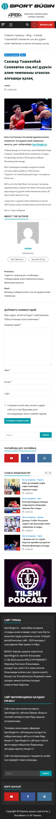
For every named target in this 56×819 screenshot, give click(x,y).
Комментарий (13, 325)
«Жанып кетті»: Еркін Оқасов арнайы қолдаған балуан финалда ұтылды (12, 543)
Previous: (23, 277)
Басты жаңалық (12, 55)
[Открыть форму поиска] (27, 24)
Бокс (23, 55)
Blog (29, 35)
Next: (27, 292)
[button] (3, 24)
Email (8, 382)
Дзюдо (40, 517)
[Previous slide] (46, 473)
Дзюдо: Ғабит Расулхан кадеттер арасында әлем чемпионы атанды (12, 524)
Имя (7, 370)
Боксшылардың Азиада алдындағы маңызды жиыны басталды (12, 505)
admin (7, 85)
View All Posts (38, 259)
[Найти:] (22, 435)
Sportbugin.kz (39, 144)
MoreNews (20, 815)
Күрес (40, 536)
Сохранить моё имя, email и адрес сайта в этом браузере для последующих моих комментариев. (27, 409)
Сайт (7, 393)
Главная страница (14, 35)
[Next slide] (50, 473)
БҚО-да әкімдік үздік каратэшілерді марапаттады (12, 487)
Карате (40, 480)
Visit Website (17, 259)
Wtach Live (46, 24)
